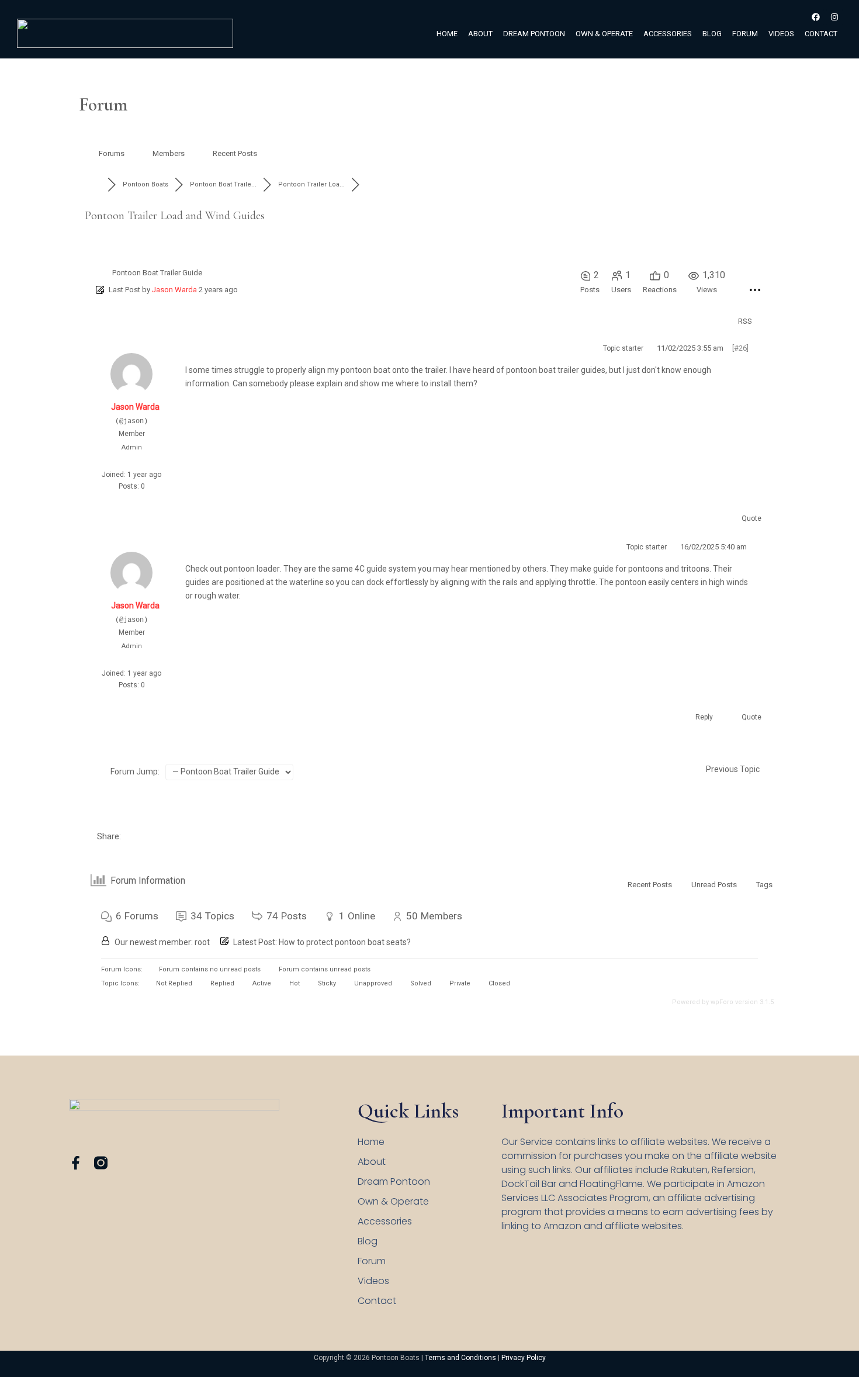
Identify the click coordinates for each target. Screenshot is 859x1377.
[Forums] (96, 184)
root (202, 942)
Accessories (667, 33)
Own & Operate (604, 33)
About (480, 33)
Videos (781, 33)
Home (447, 33)
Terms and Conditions (460, 1358)
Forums (111, 153)
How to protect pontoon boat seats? (345, 942)
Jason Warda (174, 289)
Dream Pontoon (534, 33)
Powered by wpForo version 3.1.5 (722, 1002)
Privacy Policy (523, 1358)
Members (169, 153)
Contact (821, 33)
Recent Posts (235, 153)
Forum (745, 33)
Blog (712, 33)
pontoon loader (252, 568)
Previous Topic (731, 769)
